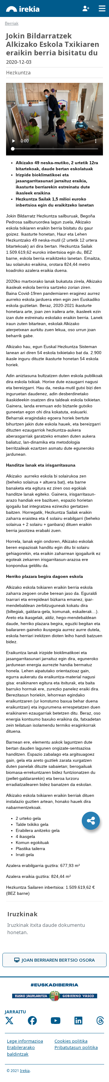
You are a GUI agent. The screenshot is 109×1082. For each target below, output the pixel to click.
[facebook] (32, 1022)
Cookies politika (71, 1041)
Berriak (11, 23)
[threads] (100, 1022)
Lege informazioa (25, 1041)
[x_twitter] (9, 1022)
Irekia (25, 1070)
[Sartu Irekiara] (86, 8)
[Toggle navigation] (102, 8)
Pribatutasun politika (76, 1047)
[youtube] (56, 1022)
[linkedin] (78, 1022)
